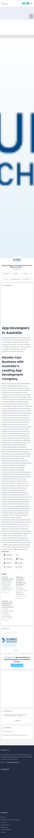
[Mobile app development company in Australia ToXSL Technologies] (23, 587)
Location (3, 832)
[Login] (23, 3)
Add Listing (4, 827)
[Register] (27, 3)
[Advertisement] (17, 305)
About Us (3, 817)
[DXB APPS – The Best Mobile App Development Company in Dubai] (9, 610)
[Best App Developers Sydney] (9, 584)
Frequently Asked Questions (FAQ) (10, 819)
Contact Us (4, 822)
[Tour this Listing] (31, 16)
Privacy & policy (5, 825)
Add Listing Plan (6, 829)
